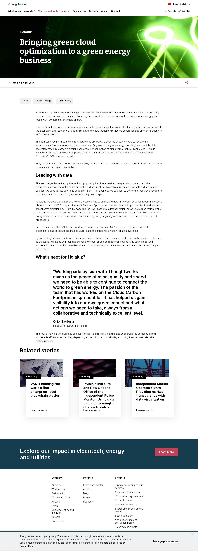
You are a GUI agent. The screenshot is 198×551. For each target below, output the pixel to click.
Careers (55, 516)
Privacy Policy (27, 546)
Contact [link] (115, 11)
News (54, 505)
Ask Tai (186, 11)
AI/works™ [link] (29, 11)
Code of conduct (124, 500)
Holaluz (40, 112)
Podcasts (88, 501)
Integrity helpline (124, 504)
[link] (166, 452)
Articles (87, 489)
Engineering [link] (79, 11)
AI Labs (55, 501)
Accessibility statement (127, 492)
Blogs (86, 493)
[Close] (192, 534)
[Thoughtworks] (17, 3)
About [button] (104, 11)
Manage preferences (165, 541)
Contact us (57, 521)
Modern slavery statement (129, 496)
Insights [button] (65, 11)
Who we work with (61, 497)
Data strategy (43, 100)
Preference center (93, 485)
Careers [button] (93, 11)
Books (86, 497)
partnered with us (51, 163)
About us (56, 485)
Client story (64, 100)
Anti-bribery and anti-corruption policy (126, 521)
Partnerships (58, 493)
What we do (58, 489)
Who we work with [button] (48, 11)
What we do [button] (14, 11)
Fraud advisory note (126, 526)
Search (172, 11)
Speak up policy (124, 515)
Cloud (25, 100)
